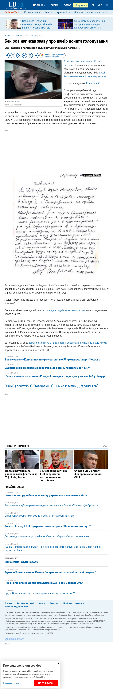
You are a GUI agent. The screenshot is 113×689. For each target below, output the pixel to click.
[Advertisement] (56, 151)
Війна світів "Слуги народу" (22, 562)
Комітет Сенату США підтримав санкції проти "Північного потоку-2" (48, 526)
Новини (38, 5)
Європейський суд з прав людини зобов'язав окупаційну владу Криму (68, 342)
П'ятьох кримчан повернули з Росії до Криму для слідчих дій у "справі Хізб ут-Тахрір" (55, 376)
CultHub (107, 12)
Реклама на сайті (25, 603)
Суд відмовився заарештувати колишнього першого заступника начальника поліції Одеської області (53, 548)
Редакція (54, 603)
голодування (43, 386)
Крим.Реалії (92, 83)
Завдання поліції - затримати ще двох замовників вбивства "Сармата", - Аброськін (51, 505)
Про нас (8, 603)
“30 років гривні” (32, 12)
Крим (9, 386)
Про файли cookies (11, 683)
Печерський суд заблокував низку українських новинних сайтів (46, 495)
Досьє (67, 5)
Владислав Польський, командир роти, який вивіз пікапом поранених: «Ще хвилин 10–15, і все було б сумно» (37, 27)
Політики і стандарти (73, 603)
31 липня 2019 (31, 35)
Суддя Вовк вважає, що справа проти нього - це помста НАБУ (40, 593)
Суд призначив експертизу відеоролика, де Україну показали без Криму (47, 368)
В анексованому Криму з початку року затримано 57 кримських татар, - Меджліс (52, 359)
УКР (100, 5)
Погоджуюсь (46, 683)
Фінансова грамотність (58, 12)
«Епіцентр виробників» (87, 12)
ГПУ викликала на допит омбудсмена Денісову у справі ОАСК (44, 583)
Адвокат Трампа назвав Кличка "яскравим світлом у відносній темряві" (50, 572)
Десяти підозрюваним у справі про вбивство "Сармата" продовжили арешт (48, 536)
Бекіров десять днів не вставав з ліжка (63, 310)
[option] (31, 24)
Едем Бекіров (89, 386)
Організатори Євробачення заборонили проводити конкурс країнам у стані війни (89, 26)
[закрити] (58, 663)
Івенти (42, 603)
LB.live (59, 15)
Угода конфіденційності (16, 606)
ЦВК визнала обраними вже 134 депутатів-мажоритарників (39, 515)
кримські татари (66, 386)
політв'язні (24, 386)
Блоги (54, 5)
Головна (8, 35)
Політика (19, 35)
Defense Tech (12, 12)
